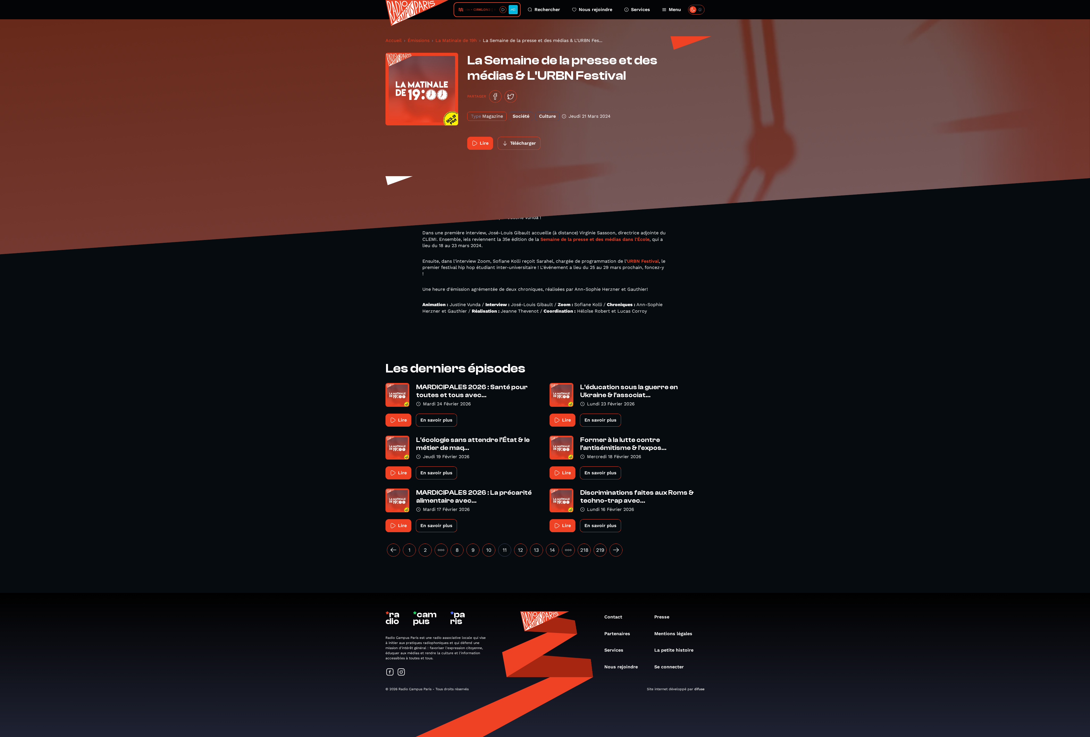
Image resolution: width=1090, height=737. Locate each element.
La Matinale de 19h (456, 40)
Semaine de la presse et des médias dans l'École (594, 239)
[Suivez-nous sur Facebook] (390, 672)
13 (536, 550)
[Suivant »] (616, 550)
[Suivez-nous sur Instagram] (401, 672)
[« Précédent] (393, 550)
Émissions (418, 40)
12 (520, 550)
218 (584, 550)
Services (640, 9)
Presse (661, 617)
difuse (699, 689)
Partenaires (617, 633)
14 (552, 550)
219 (600, 550)
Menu (675, 9)
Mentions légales (673, 633)
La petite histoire (673, 650)
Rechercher (547, 9)
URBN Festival (643, 261)
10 (488, 550)
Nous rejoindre (595, 9)
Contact (613, 617)
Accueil (393, 40)
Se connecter (669, 666)
